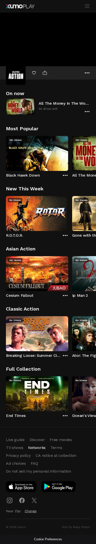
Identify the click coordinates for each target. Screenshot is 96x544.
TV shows (14, 447)
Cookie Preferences (48, 539)
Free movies (61, 439)
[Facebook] (22, 500)
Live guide (15, 439)
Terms (56, 447)
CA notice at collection (56, 455)
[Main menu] (87, 6)
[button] (48, 107)
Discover (37, 439)
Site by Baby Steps (76, 527)
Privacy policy (18, 455)
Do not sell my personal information (38, 471)
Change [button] (31, 511)
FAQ (34, 463)
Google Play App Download (59, 487)
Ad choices (16, 463)
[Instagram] (9, 500)
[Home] (20, 6)
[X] (34, 500)
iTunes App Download (21, 487)
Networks (36, 447)
